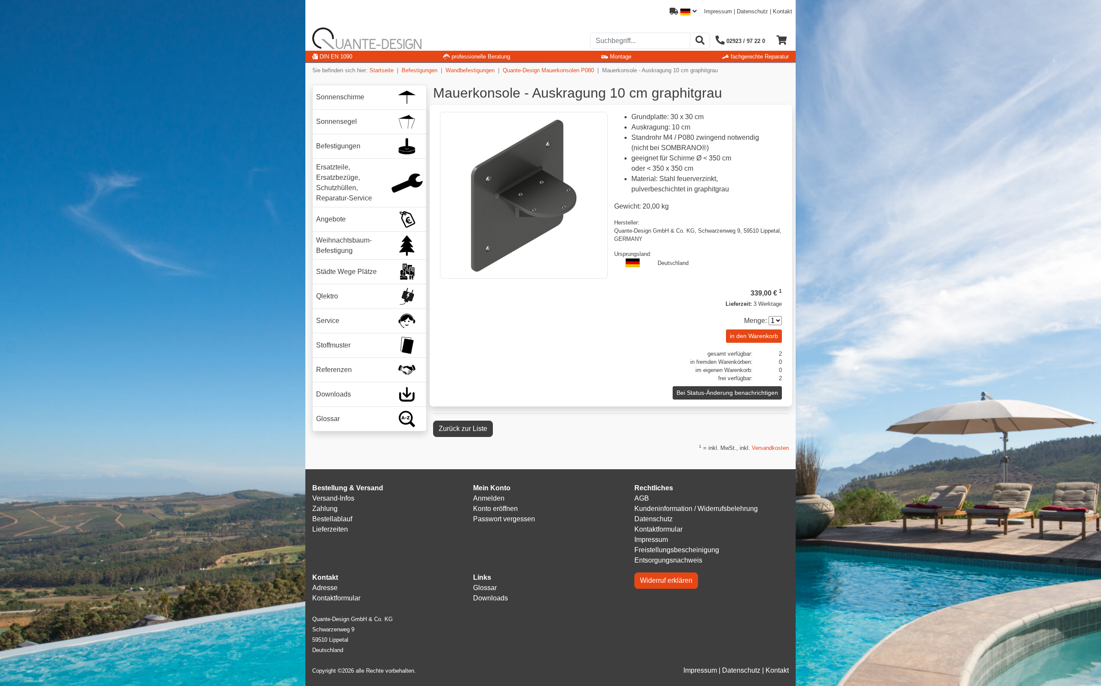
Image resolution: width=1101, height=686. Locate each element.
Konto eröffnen (495, 508)
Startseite (381, 70)
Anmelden (488, 498)
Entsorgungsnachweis (668, 560)
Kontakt (782, 11)
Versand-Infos (333, 498)
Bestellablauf (332, 519)
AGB (641, 498)
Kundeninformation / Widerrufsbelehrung (696, 508)
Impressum (718, 11)
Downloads (490, 598)
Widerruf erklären (666, 580)
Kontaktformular (658, 529)
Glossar (485, 587)
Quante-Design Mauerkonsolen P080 (548, 70)
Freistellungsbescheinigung (676, 550)
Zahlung (325, 508)
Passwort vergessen (504, 519)
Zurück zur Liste (463, 428)
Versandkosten (770, 448)
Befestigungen (419, 70)
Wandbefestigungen (470, 70)
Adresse (325, 587)
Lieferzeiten (330, 529)
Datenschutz (752, 11)
